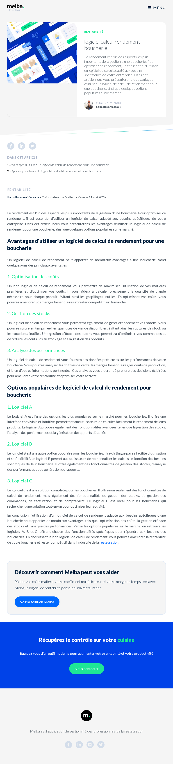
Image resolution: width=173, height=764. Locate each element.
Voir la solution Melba (37, 602)
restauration (109, 542)
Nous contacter (87, 668)
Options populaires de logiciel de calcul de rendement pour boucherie (56, 171)
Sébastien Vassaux (26, 197)
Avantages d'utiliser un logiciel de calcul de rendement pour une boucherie (59, 165)
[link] (12, 146)
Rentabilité (93, 31)
